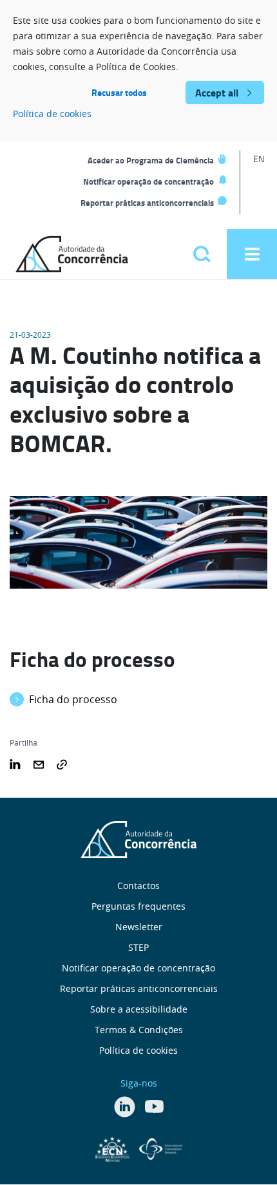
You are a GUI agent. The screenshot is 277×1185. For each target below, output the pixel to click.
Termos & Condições (139, 1030)
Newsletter (138, 927)
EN (258, 158)
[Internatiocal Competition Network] (160, 1147)
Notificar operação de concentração (148, 181)
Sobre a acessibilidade (138, 1009)
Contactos (138, 885)
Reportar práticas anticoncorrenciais (147, 202)
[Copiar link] (62, 763)
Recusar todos (119, 92)
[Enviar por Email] (38, 763)
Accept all (216, 92)
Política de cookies (52, 113)
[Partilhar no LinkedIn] (15, 763)
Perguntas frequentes (138, 906)
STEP (138, 947)
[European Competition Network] (114, 1147)
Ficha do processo (73, 699)
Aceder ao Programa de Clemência (151, 160)
